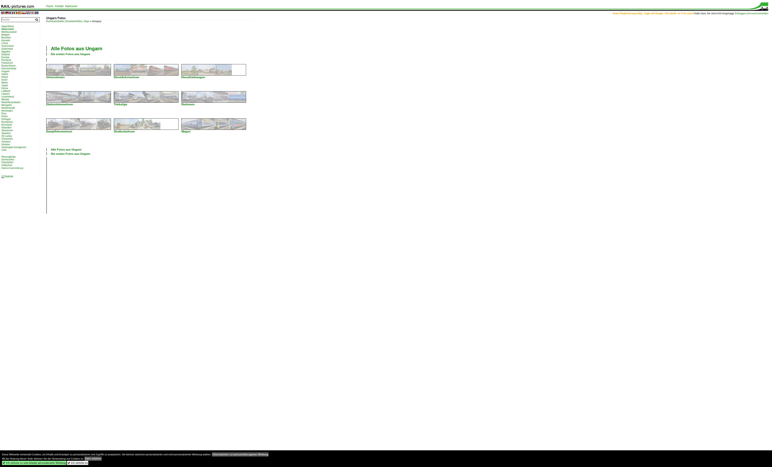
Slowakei (6, 127)
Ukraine (5, 144)
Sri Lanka (6, 136)
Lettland (5, 91)
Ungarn (5, 71)
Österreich (7, 29)
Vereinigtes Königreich (13, 147)
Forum (49, 6)
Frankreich (7, 62)
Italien (4, 82)
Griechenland (8, 68)
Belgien (5, 34)
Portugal (6, 119)
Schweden (7, 138)
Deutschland (8, 65)
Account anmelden (758, 13)
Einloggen (740, 13)
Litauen (5, 93)
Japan (4, 85)
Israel (4, 79)
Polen (4, 116)
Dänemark (7, 48)
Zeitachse (6, 165)
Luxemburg (7, 96)
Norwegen (7, 110)
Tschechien (7, 46)
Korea (4, 88)
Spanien (6, 133)
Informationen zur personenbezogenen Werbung (240, 454)
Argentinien (7, 26)
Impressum (71, 6)
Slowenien (7, 130)
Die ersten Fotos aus (70, 54)
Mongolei (6, 105)
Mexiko (5, 99)
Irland (4, 77)
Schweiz (6, 141)
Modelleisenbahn (11, 102)
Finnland (6, 60)
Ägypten (5, 51)
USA (3, 150)
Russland (6, 124)
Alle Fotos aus (76, 48)
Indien (4, 74)
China (4, 43)
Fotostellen (7, 162)
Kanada (5, 40)
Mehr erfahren (93, 458)
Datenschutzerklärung (12, 168)
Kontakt (59, 6)
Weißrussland (8, 32)
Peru (4, 113)
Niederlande (8, 108)
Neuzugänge (8, 156)
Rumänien (7, 122)
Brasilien (6, 37)
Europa (5, 57)
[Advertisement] (149, 34)
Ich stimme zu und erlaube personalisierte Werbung (34, 462)
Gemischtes (7, 159)
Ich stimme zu (78, 462)
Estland (5, 54)
